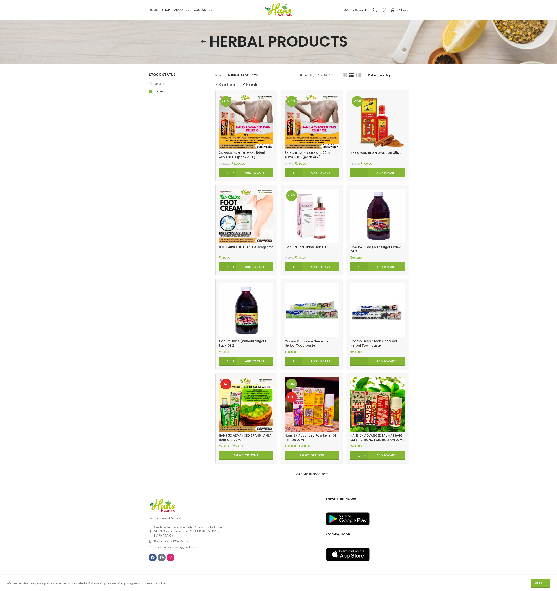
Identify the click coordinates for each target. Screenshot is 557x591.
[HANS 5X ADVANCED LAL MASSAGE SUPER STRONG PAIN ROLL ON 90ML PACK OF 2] (377, 404)
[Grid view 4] (358, 75)
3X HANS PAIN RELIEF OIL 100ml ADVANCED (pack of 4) (242, 155)
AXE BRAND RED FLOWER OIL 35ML (375, 153)
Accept (540, 583)
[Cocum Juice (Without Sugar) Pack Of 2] (246, 310)
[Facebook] (153, 557)
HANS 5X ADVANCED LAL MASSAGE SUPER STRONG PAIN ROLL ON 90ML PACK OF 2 (377, 439)
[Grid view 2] (345, 75)
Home (219, 75)
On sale (159, 83)
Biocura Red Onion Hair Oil (305, 247)
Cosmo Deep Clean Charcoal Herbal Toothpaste (373, 343)
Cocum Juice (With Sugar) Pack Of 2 (375, 249)
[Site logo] (278, 9)
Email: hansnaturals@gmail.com (175, 547)
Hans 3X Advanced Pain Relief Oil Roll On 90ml (311, 437)
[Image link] (162, 505)
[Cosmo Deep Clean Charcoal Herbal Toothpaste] (377, 310)
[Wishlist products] (383, 9)
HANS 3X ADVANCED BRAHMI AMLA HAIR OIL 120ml (245, 437)
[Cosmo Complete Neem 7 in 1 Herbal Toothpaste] (312, 310)
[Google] (162, 557)
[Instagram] (170, 557)
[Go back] (203, 41)
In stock (159, 91)
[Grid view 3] (351, 75)
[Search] (375, 9)
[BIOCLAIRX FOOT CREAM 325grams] (246, 216)
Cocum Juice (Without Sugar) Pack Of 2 (242, 343)
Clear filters (227, 84)
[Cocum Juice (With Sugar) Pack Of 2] (377, 216)
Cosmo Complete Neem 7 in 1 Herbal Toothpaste (308, 343)
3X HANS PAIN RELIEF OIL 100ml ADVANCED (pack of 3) (308, 155)
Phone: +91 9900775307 (171, 541)
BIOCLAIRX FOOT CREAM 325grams (246, 247)
